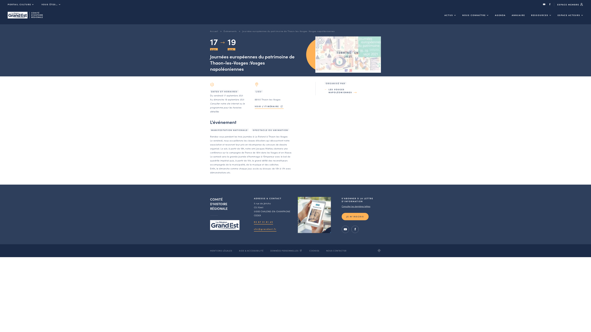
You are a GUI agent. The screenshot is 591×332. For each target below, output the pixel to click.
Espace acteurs (569, 15)
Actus (448, 15)
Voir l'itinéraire (267, 106)
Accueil (214, 31)
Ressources (539, 15)
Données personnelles (284, 250)
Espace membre (568, 4)
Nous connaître (474, 15)
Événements (230, 31)
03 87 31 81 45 (263, 221)
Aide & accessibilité (251, 250)
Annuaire (518, 15)
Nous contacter (336, 250)
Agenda (500, 15)
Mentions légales (221, 250)
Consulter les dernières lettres (356, 206)
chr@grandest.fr (265, 228)
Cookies (314, 250)
